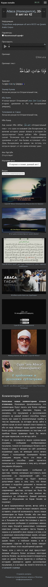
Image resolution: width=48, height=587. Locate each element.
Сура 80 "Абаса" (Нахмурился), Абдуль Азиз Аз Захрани (24, 204)
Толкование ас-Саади (11, 112)
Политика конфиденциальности (29, 578)
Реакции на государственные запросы (20, 577)
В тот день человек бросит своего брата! (24, 234)
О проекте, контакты (24, 574)
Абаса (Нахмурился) (21, 11)
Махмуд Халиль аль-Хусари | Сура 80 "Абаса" (24, 355)
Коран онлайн (8, 2)
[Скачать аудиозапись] (45, 44)
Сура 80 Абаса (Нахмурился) (24, 325)
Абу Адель (6, 97)
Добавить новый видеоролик (13, 173)
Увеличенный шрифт (14, 35)
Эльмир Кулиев (8, 89)
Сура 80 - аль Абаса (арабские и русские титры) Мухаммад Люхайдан (24, 386)
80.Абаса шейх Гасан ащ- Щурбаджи (24, 295)
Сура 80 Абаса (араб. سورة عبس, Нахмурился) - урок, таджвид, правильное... (24, 264)
